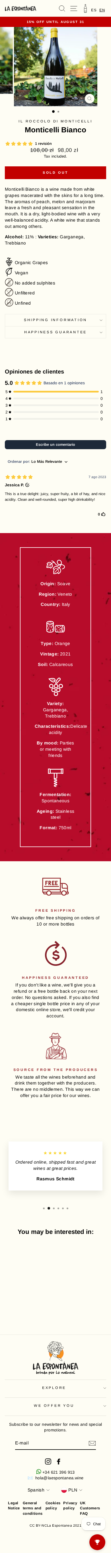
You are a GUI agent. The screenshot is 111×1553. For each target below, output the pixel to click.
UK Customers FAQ (90, 1508)
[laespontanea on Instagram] (48, 1461)
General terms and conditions (33, 1508)
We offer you (54, 1406)
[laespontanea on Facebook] (59, 1461)
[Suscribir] (92, 1443)
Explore (54, 1388)
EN (102, 10)
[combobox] (102, 10)
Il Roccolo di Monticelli (55, 121)
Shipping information (55, 320)
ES (93, 10)
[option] (94, 10)
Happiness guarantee (55, 332)
